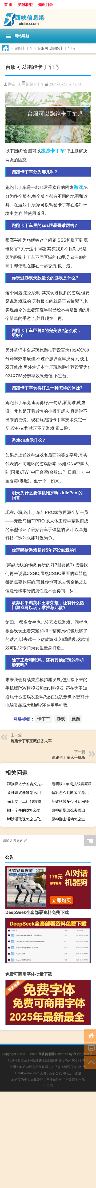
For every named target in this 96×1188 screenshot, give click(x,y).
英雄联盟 (25, 4)
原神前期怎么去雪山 (68, 810)
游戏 (78, 187)
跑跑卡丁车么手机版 (68, 757)
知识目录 (45, 4)
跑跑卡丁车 (23, 48)
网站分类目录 (83, 1053)
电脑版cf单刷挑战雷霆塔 (71, 783)
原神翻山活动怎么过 (68, 818)
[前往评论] (90, 1049)
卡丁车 (57, 150)
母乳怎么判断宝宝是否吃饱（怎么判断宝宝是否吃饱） (73, 792)
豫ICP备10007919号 (73, 1060)
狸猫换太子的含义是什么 (27, 783)
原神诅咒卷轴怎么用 (24, 792)
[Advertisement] (48, 1140)
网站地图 (36, 1060)
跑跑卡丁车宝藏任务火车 (31, 740)
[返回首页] (90, 1035)
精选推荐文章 (17, 1060)
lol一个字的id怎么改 (23, 810)
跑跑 (45, 150)
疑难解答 (51, 1060)
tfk (19, 84)
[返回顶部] (90, 1062)
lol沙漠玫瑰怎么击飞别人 (27, 818)
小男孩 (48, 1085)
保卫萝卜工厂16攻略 (24, 801)
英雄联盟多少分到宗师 (70, 801)
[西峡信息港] (48, 19)
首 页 (8, 4)
